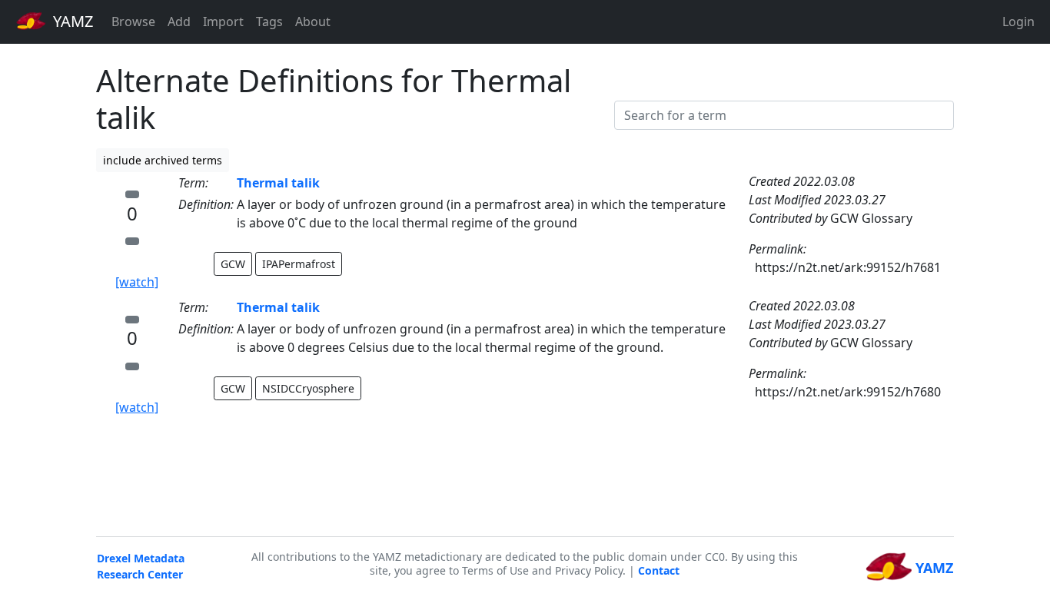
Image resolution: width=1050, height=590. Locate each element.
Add (179, 21)
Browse (133, 21)
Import (223, 21)
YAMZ (71, 21)
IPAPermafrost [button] (298, 264)
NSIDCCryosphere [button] (308, 388)
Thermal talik (278, 182)
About (313, 21)
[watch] (136, 281)
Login (1018, 21)
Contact (659, 570)
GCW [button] (233, 264)
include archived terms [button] (162, 160)
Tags (269, 21)
